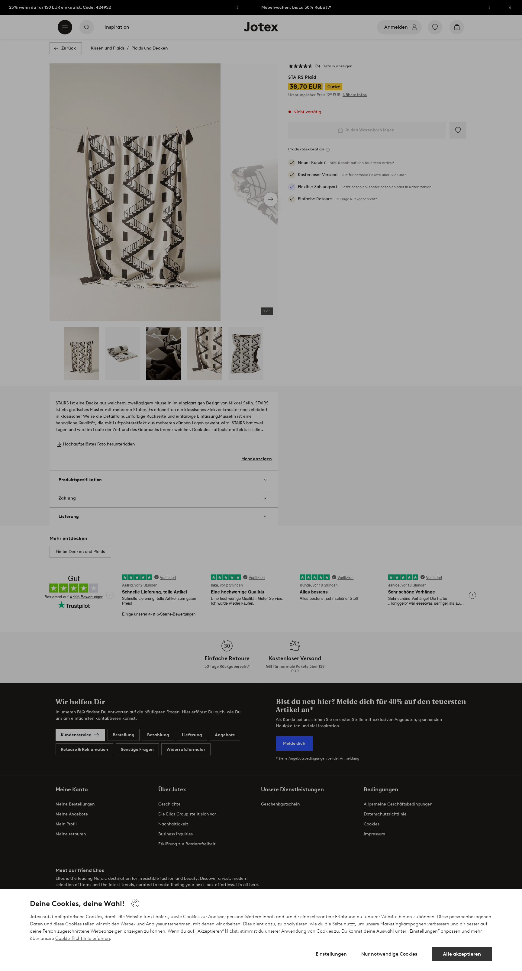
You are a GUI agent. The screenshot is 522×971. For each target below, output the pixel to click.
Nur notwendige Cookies (389, 954)
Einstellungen (331, 954)
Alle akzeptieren (462, 954)
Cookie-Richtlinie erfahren (82, 938)
